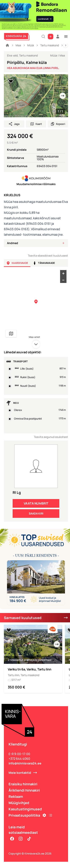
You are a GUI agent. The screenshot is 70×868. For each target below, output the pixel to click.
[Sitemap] (50, 815)
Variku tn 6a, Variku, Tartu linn (29, 669)
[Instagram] (20, 838)
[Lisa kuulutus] (50, 36)
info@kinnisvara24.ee (25, 763)
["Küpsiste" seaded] (44, 815)
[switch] (11, 81)
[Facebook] (12, 838)
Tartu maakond (49, 45)
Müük (30, 45)
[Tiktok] (29, 838)
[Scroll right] (65, 45)
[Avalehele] (7, 45)
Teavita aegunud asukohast (51, 437)
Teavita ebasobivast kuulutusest (48, 255)
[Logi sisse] (57, 36)
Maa (18, 45)
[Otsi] (43, 36)
